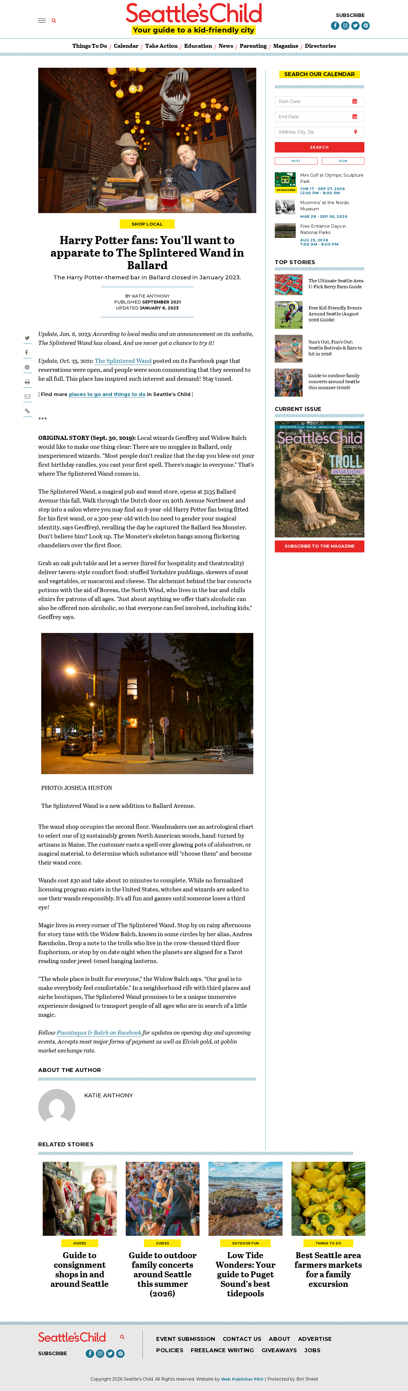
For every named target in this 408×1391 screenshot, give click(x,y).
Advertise (315, 1339)
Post (296, 161)
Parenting (253, 45)
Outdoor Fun (245, 1243)
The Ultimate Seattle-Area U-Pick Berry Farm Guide (336, 283)
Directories (320, 45)
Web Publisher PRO (242, 1379)
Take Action (161, 45)
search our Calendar (319, 74)
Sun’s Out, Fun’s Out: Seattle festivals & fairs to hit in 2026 (335, 347)
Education (198, 45)
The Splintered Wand (123, 360)
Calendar (126, 45)
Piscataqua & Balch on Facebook (99, 1032)
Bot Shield (307, 1379)
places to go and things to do (107, 394)
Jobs (312, 1350)
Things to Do (89, 45)
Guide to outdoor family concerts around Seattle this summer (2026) (334, 381)
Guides (79, 1243)
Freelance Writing (222, 1350)
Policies (169, 1350)
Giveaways (279, 1350)
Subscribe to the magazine (320, 546)
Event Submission (185, 1339)
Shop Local (147, 224)
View (343, 161)
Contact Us (242, 1339)
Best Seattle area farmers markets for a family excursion (328, 1269)
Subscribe (350, 15)
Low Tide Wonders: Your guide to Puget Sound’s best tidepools (245, 1274)
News (226, 45)
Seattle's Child (138, 1379)
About (280, 1339)
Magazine (285, 45)
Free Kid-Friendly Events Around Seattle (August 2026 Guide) (335, 313)
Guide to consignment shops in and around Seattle (79, 1269)
